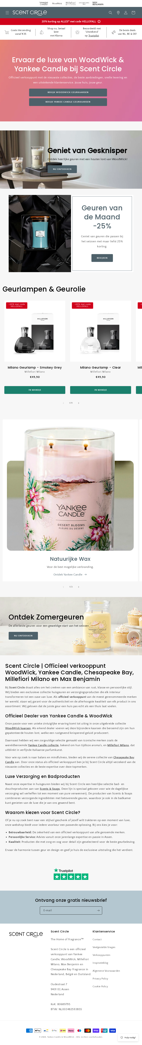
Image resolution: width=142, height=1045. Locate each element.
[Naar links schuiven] (63, 403)
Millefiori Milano (118, 745)
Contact (97, 939)
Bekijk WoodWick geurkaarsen (68, 92)
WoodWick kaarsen (18, 728)
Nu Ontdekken (62, 169)
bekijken (102, 258)
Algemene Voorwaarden (106, 971)
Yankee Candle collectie (43, 745)
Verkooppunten (101, 955)
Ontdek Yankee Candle (68, 574)
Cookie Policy (100, 986)
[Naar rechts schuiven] (78, 403)
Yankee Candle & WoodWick (60, 1037)
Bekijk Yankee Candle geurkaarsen (68, 102)
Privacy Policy (100, 978)
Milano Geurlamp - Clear (100, 367)
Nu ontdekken (23, 635)
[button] (7, 12)
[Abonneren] (98, 910)
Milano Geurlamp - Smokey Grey (35, 367)
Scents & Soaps (50, 788)
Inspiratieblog (100, 963)
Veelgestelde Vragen (104, 947)
